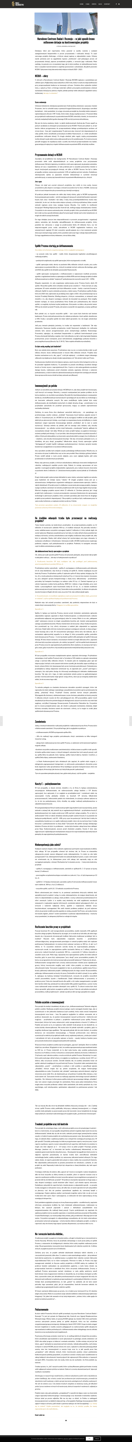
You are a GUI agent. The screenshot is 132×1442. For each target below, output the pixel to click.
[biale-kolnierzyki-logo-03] (18, 4)
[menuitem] (81, 4)
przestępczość (71, 46)
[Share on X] (66, 1420)
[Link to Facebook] (116, 4)
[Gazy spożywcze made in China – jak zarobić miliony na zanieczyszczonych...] (130, 721)
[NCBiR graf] (66, 24)
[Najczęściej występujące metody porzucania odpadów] (1, 721)
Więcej (97, 1438)
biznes (59, 46)
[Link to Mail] (119, 4)
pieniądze (64, 46)
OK (89, 1438)
